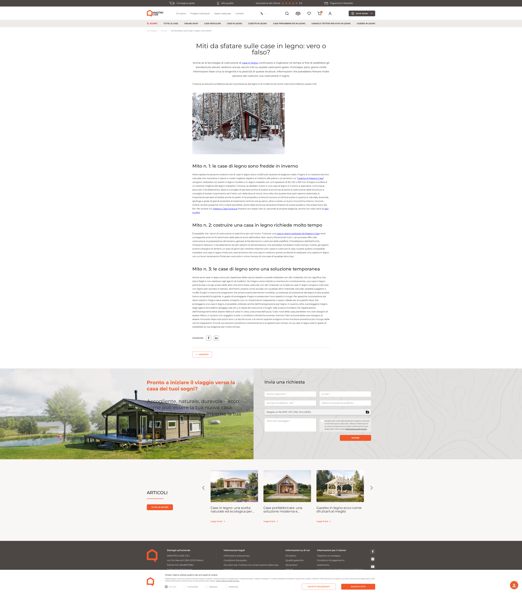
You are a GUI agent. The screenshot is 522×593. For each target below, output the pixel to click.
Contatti (239, 13)
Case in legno (234, 23)
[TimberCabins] (150, 581)
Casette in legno (257, 23)
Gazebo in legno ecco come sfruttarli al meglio (339, 509)
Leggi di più (216, 521)
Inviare (355, 438)
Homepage (152, 31)
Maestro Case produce (225, 208)
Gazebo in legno (366, 23)
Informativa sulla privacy (356, 429)
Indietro (204, 354)
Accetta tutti (358, 586)
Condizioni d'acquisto (235, 560)
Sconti (153, 23)
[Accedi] (330, 13)
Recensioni (291, 565)
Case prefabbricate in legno (289, 23)
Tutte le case (171, 23)
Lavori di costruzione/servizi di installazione (340, 569)
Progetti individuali (200, 13)
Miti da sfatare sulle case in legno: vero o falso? (191, 31)
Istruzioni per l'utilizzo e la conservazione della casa (251, 565)
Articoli (164, 31)
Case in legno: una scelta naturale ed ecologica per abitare (231, 509)
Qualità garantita (294, 560)
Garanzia (228, 569)
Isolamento (323, 565)
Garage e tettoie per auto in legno (331, 23)
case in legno (250, 62)
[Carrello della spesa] (320, 13)
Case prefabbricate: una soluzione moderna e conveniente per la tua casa (285, 509)
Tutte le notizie (159, 507)
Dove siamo (362, 13)
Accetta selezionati (319, 586)
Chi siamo (181, 13)
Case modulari (212, 23)
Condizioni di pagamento (330, 560)
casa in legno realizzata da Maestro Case (298, 233)
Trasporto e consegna (328, 555)
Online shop (191, 23)
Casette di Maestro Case (310, 178)
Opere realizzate (222, 13)
